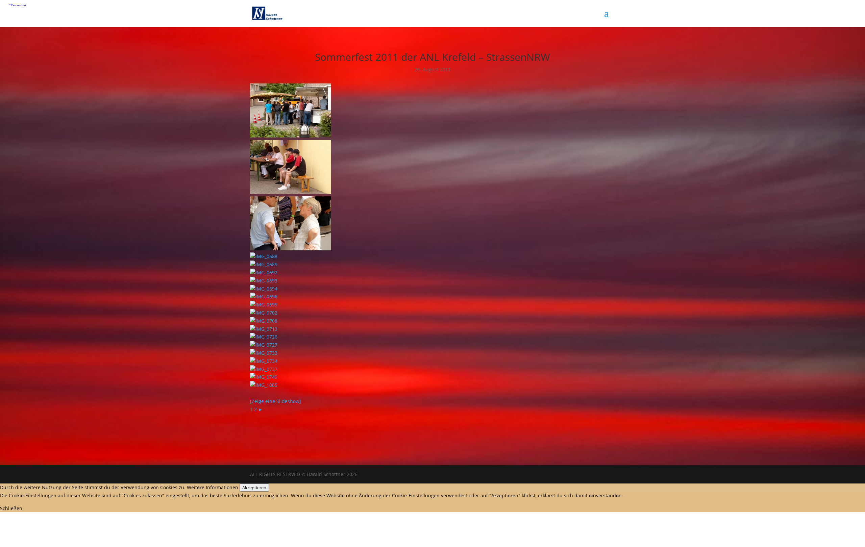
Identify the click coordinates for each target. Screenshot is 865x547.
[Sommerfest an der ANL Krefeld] (290, 135)
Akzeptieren (254, 487)
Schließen (11, 508)
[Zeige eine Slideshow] (275, 401)
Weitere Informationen (212, 487)
